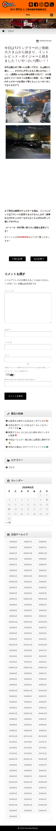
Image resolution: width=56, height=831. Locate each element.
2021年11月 (28, 645)
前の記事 (17, 259)
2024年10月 (13, 582)
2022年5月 (28, 633)
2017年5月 (28, 748)
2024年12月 (28, 576)
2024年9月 (28, 582)
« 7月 (8, 522)
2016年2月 (28, 776)
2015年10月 (42, 782)
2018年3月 (13, 730)
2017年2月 (28, 753)
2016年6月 (13, 770)
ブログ (11, 31)
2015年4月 (43, 793)
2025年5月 (43, 564)
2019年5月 (28, 702)
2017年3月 (13, 753)
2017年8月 (28, 742)
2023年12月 (28, 599)
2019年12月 (13, 690)
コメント (9, 291)
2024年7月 (13, 587)
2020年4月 (43, 679)
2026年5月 (13, 547)
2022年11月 (28, 622)
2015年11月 (28, 782)
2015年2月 (28, 799)
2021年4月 (43, 656)
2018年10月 (42, 713)
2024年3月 (28, 593)
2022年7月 (43, 627)
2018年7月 (43, 719)
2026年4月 (28, 547)
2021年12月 (13, 645)
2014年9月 (13, 810)
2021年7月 (43, 650)
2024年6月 (28, 587)
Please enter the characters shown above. (19, 379)
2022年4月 (43, 633)
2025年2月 (43, 570)
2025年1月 (13, 576)
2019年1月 (43, 708)
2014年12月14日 (45, 41)
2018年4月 (43, 725)
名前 (7, 329)
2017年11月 (28, 736)
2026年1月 (13, 553)
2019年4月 (43, 702)
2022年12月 (13, 622)
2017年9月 (13, 742)
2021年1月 (43, 662)
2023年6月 (13, 610)
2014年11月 (28, 805)
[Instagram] (41, 4)
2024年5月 (43, 587)
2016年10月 (42, 759)
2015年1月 (43, 799)
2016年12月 (13, 759)
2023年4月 (43, 610)
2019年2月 (28, 708)
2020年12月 (13, 667)
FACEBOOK (23, 237)
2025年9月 (28, 559)
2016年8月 (28, 765)
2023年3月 (13, 616)
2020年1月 (43, 685)
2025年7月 (13, 564)
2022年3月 (13, 639)
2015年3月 (13, 799)
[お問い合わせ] (47, 4)
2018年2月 (28, 730)
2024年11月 (42, 576)
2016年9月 (13, 765)
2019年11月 (28, 690)
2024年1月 (13, 599)
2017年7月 (43, 742)
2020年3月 (13, 685)
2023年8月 (28, 605)
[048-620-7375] (52, 4)
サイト (6, 355)
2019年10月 (42, 690)
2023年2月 (28, 616)
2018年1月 (43, 730)
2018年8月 (28, 719)
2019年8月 (28, 696)
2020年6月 (13, 679)
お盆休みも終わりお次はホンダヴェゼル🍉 (28, 421)
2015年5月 (28, 793)
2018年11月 (28, 713)
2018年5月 (28, 725)
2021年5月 (28, 656)
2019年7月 (43, 696)
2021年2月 (28, 662)
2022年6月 (13, 633)
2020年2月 (28, 685)
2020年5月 (28, 679)
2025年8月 (43, 559)
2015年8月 (28, 788)
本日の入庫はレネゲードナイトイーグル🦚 (28, 447)
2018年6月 (13, 725)
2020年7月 (43, 673)
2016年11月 (28, 759)
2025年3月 (28, 570)
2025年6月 (28, 564)
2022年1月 (43, 639)
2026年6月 (43, 542)
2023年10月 (42, 599)
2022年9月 (13, 627)
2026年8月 (13, 542)
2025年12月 (28, 553)
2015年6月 (13, 793)
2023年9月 (13, 605)
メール (8, 342)
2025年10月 (13, 559)
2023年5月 (28, 610)
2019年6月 (13, 702)
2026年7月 (28, 542)
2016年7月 (43, 765)
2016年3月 (13, 776)
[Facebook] (36, 4)
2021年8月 (28, 650)
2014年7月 (43, 810)
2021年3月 (13, 662)
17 (9, 509)
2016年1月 (43, 776)
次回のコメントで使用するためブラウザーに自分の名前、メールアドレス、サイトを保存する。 (27, 369)
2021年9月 (13, 650)
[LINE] (31, 4)
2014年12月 (13, 805)
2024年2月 (43, 593)
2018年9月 (13, 719)
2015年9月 (13, 788)
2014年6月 (13, 816)
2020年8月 (28, 673)
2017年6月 (13, 748)
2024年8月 (43, 582)
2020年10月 (42, 667)
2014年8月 (28, 810)
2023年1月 (43, 616)
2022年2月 (28, 639)
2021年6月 (13, 656)
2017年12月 (13, 736)
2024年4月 (13, 593)
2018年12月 (13, 713)
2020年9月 (13, 673)
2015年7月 (43, 788)
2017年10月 (42, 736)
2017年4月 (43, 748)
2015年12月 (13, 782)
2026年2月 (43, 547)
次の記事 (38, 259)
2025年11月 (42, 553)
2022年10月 (42, 622)
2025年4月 (13, 570)
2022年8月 (28, 627)
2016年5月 (28, 770)
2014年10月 (42, 805)
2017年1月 (43, 753)
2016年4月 (43, 770)
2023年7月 (43, 605)
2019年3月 (13, 708)
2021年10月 (42, 645)
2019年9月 (13, 696)
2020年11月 (28, 667)
